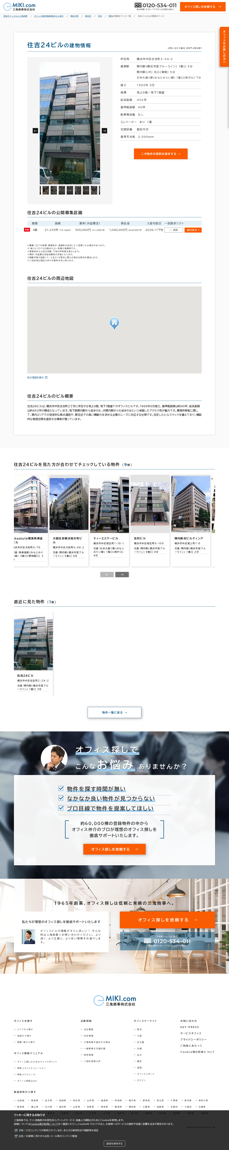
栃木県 (132, 1100)
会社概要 (89, 1029)
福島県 (104, 1100)
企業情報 (86, 1021)
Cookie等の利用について (44, 1124)
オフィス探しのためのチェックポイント (37, 1062)
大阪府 (188, 1107)
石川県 (48, 1107)
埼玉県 (160, 1100)
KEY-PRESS (189, 1027)
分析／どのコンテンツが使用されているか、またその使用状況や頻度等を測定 (58, 1130)
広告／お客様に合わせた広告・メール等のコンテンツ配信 (48, 1136)
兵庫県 (202, 1107)
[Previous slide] (107, 574)
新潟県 (20, 1107)
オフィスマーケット (145, 1021)
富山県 (34, 1107)
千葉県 (174, 1100)
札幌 (139, 1048)
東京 (139, 1029)
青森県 (34, 1100)
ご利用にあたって (191, 1046)
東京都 (188, 1100)
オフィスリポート (146, 1074)
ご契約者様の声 (92, 1061)
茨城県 (118, 1100)
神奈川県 (203, 1100)
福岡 (139, 1068)
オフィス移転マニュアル (28, 1053)
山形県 (90, 1100)
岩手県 (48, 1100)
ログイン (141, 1080)
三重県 (146, 1107)
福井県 (62, 1107)
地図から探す (24, 1036)
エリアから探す (25, 1029)
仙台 (139, 1055)
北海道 (20, 1100)
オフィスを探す (23, 1021)
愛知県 (132, 1107)
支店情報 (89, 1036)
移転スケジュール (26, 1074)
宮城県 (62, 1100)
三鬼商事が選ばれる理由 (97, 1042)
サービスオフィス (191, 1033)
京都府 (174, 1107)
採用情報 (89, 1055)
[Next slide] (122, 574)
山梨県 (76, 1107)
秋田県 (76, 1100)
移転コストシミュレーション (31, 1068)
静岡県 (118, 1107)
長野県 (90, 1107)
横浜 (139, 1061)
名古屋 (140, 1042)
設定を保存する (114, 1143)
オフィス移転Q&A (27, 1081)
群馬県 (146, 1100)
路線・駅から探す (26, 1042)
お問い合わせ (188, 1021)
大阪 (139, 1036)
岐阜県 (104, 1107)
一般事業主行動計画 (95, 1048)
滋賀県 (160, 1107)
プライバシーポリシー (193, 1039)
